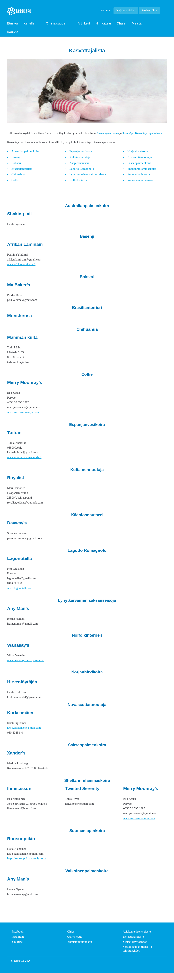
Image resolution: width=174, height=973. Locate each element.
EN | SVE (105, 10)
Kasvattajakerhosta (107, 133)
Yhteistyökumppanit (79, 941)
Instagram (18, 936)
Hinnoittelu (103, 23)
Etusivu (12, 23)
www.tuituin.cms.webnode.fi (24, 457)
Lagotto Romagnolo (81, 168)
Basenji (16, 157)
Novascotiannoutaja (139, 157)
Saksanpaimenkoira (139, 163)
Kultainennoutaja (79, 157)
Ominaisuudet (56, 23)
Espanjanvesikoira (80, 151)
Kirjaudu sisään (125, 10)
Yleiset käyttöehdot (135, 941)
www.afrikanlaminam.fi (21, 264)
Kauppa (13, 32)
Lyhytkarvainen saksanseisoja (87, 174)
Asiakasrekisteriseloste (137, 931)
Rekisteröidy (149, 10)
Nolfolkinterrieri (79, 180)
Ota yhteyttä (74, 936)
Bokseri (16, 163)
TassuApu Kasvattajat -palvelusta (142, 133)
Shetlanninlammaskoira (141, 168)
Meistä (137, 23)
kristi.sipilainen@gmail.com (24, 727)
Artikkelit (84, 23)
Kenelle (28, 23)
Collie (15, 180)
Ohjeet (121, 23)
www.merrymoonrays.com (23, 412)
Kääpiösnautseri (79, 163)
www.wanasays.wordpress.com (25, 660)
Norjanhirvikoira (137, 151)
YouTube (17, 941)
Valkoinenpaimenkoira (141, 180)
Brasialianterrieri (21, 168)
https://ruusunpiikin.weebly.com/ (26, 858)
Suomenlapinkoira (138, 174)
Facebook (17, 931)
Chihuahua (18, 174)
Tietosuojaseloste (133, 936)
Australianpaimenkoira (25, 151)
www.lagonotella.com (20, 588)
